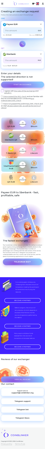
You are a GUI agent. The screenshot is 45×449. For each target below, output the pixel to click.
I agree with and (21, 92)
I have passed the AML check (14, 96)
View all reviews (22, 379)
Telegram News (23, 418)
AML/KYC (8, 93)
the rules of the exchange (24, 91)
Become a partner (22, 300)
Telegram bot (22, 262)
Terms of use (20, 444)
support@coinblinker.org (23, 393)
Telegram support (22, 401)
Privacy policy (6, 444)
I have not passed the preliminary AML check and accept (22, 106)
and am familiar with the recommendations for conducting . (22, 98)
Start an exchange (23, 84)
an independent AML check (17, 99)
